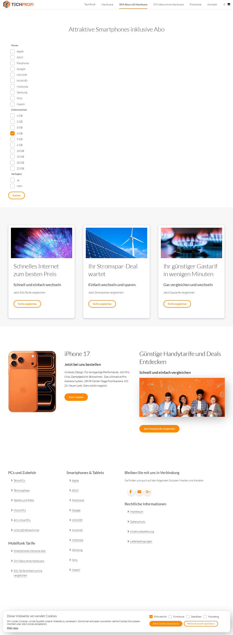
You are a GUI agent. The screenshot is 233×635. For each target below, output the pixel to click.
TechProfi (90, 4)
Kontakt (212, 4)
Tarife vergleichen (27, 303)
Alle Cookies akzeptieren (166, 623)
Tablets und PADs (24, 500)
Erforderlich (160, 616)
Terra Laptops (22, 490)
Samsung (22, 92)
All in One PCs (22, 520)
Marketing (213, 616)
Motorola (22, 86)
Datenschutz (137, 521)
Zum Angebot (76, 397)
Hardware (107, 4)
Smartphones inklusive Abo (30, 551)
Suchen (16, 195)
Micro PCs (20, 510)
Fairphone (23, 63)
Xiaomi (21, 104)
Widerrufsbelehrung (142, 531)
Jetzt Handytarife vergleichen (159, 428)
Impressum (136, 511)
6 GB (20, 145)
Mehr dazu (12, 628)
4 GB (20, 133)
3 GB (20, 127)
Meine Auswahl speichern (201, 623)
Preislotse (195, 4)
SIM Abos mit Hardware (133, 4)
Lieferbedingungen (141, 541)
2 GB (20, 121)
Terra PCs (19, 480)
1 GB (20, 115)
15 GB (20, 156)
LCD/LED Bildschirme (26, 530)
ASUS (20, 57)
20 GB (20, 162)
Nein (19, 186)
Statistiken (196, 616)
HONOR (22, 75)
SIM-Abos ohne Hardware (168, 4)
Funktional (178, 616)
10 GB (20, 151)
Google (21, 69)
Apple (20, 51)
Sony (20, 98)
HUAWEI (22, 80)
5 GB (20, 139)
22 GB (20, 168)
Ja (18, 180)
